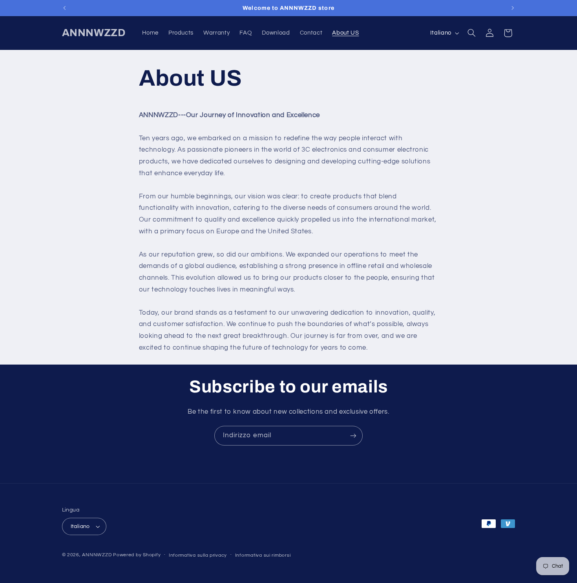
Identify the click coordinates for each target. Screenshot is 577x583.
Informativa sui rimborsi (263, 555)
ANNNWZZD (96, 555)
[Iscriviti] (353, 435)
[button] (471, 33)
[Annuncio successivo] (512, 8)
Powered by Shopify (137, 555)
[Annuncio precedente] (64, 8)
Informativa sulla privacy (198, 555)
